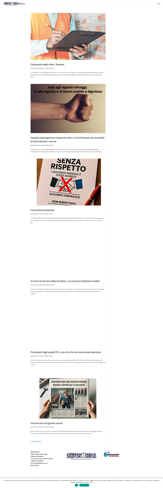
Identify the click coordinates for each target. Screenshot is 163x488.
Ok (76, 485)
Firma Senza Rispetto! (43, 210)
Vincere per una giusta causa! (47, 423)
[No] (161, 483)
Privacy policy (84, 485)
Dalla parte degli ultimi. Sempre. (48, 64)
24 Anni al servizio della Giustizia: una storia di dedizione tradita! (65, 281)
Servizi (52, 68)
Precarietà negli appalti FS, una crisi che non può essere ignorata (66, 352)
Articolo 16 (35, 68)
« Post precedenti (36, 441)
